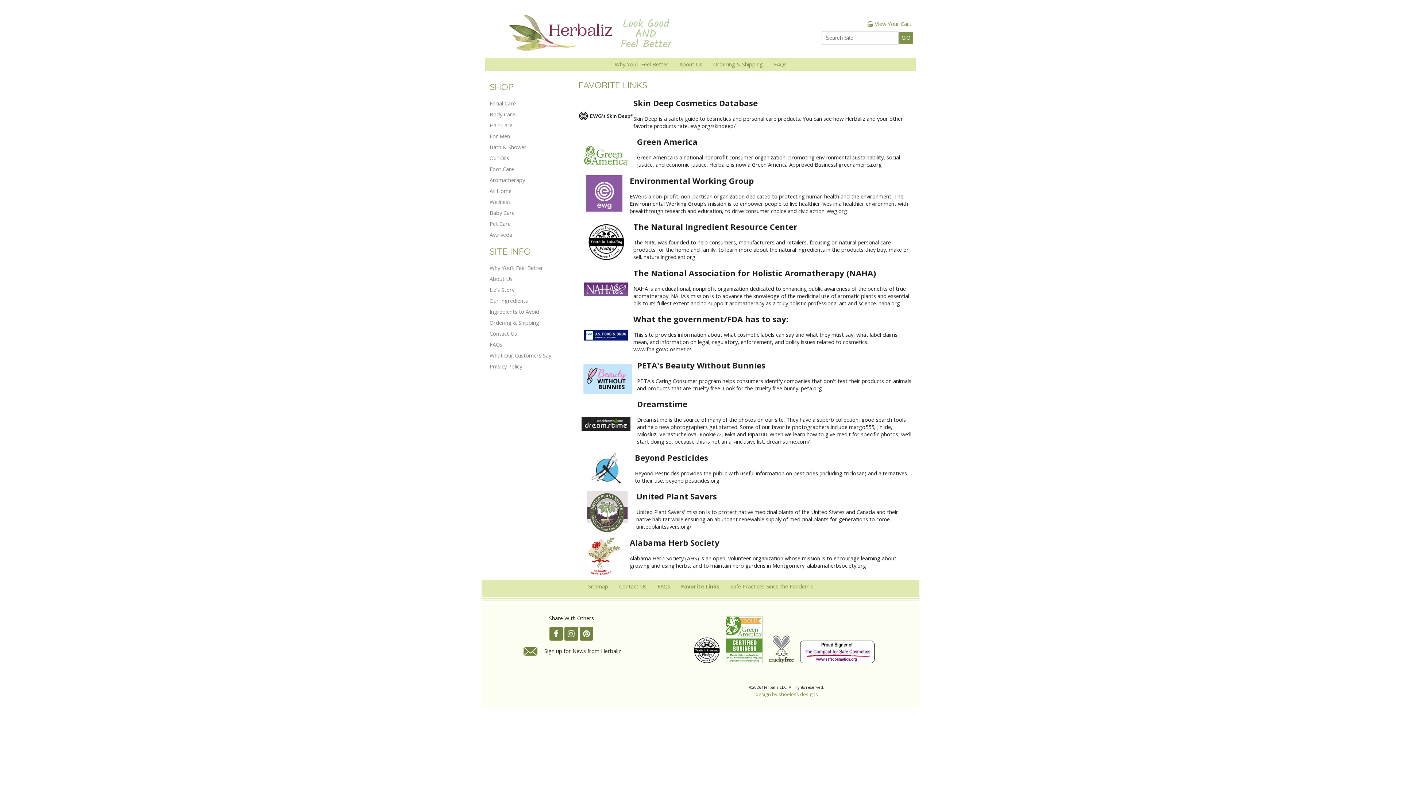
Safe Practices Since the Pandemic (771, 586)
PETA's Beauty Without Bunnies (701, 365)
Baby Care (502, 212)
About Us (690, 64)
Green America (667, 141)
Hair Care (501, 125)
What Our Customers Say (520, 355)
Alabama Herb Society (674, 542)
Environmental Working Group (692, 180)
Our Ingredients (509, 300)
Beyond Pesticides (671, 457)
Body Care (502, 114)
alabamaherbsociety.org (836, 565)
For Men (500, 136)
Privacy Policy (506, 366)
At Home (501, 190)
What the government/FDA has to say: (710, 318)
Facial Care (503, 103)
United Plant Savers (676, 496)
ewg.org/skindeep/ (713, 126)
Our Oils (499, 158)
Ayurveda (501, 234)
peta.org (811, 388)
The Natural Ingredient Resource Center (715, 226)
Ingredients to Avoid (514, 311)
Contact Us (503, 333)
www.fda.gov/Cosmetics (662, 349)
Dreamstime (662, 403)
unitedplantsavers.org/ (663, 526)
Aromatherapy (507, 180)
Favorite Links (700, 586)
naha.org (889, 303)
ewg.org (837, 211)
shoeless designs (798, 694)
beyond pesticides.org (692, 480)
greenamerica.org (860, 164)
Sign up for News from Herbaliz (582, 650)
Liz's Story (502, 289)
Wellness (500, 201)
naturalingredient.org (669, 256)
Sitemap (598, 586)
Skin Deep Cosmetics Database (695, 102)
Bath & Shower (508, 147)
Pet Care (500, 223)
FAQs (780, 64)
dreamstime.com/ (788, 441)
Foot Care (502, 169)
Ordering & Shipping (738, 64)
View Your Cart (893, 23)
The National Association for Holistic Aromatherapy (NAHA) (754, 272)
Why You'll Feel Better (641, 64)
